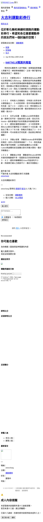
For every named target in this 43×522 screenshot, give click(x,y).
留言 (23, 189)
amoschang (5, 176)
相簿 (7, 47)
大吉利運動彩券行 (15, 18)
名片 (7, 53)
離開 (13, 517)
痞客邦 (18, 189)
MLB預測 (19, 198)
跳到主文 (4, 24)
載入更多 (5, 206)
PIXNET (10, 488)
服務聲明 (25, 490)
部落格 (8, 50)
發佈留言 (5, 220)
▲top (3, 202)
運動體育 (19, 43)
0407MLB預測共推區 (18, 62)
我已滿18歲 (5, 517)
